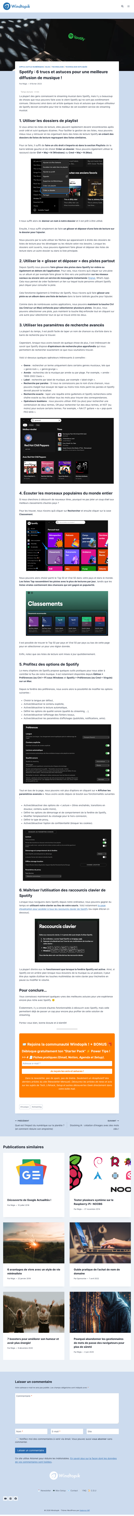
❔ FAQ (83, 1490)
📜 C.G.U (92, 1490)
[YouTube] (5, 1498)
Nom (19, 1431)
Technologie (58, 67)
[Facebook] (15, 1498)
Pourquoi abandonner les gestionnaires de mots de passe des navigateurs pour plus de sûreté (99, 1342)
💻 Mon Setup (59, 1490)
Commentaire (24, 1396)
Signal (92, 278)
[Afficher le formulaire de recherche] (122, 6)
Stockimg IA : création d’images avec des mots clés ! (94, 1125)
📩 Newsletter (44, 1490)
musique (24, 1107)
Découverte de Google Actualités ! (29, 1200)
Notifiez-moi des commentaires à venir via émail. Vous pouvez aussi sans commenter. (63, 1440)
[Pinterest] (10, 1498)
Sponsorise (81, 1278)
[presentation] (33, 1173)
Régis (25, 84)
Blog (47, 67)
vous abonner (99, 1439)
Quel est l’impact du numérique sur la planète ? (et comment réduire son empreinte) (39, 1125)
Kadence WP (85, 1510)
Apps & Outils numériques (31, 67)
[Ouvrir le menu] (128, 6)
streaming (36, 1107)
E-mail (56, 1431)
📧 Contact (73, 1490)
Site (90, 1431)
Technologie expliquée (76, 67)
